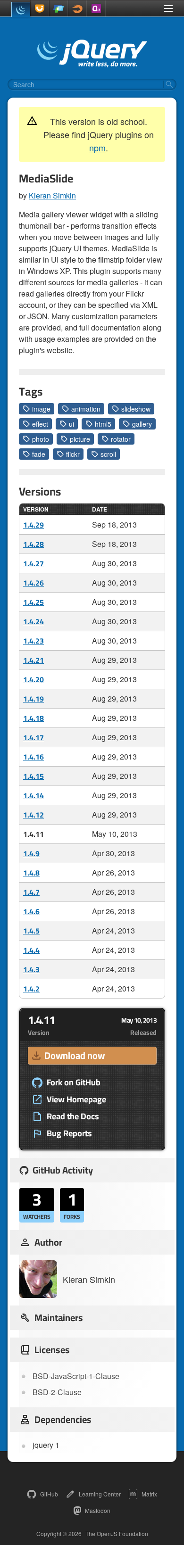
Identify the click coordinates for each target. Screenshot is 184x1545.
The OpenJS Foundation (116, 1533)
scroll (108, 454)
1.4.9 (31, 853)
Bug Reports (69, 1133)
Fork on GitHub (73, 1082)
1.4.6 (31, 911)
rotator (121, 439)
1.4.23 (33, 641)
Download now (74, 1055)
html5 (103, 424)
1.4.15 (33, 776)
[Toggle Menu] (168, 8)
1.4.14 (33, 795)
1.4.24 (33, 621)
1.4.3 (31, 969)
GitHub (49, 1494)
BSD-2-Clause (57, 1392)
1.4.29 (33, 525)
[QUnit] (96, 8)
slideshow (136, 408)
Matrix (149, 1494)
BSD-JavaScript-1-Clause (76, 1376)
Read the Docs (73, 1116)
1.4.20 (33, 679)
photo (40, 439)
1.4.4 (31, 950)
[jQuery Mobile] (58, 8)
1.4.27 (33, 563)
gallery (142, 424)
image (41, 408)
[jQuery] (20, 9)
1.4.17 (33, 737)
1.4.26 (33, 583)
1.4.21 (33, 660)
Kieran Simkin (52, 195)
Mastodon (97, 1510)
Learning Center (100, 1494)
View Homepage (76, 1099)
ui (71, 424)
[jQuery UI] (39, 8)
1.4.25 (33, 602)
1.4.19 (33, 699)
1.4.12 (33, 815)
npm (97, 147)
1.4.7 (31, 892)
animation (85, 408)
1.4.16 (33, 757)
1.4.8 (31, 873)
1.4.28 (33, 544)
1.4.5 (31, 931)
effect (40, 424)
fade (38, 454)
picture (80, 439)
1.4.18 (33, 718)
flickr (73, 454)
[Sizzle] (77, 8)
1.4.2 (31, 989)
